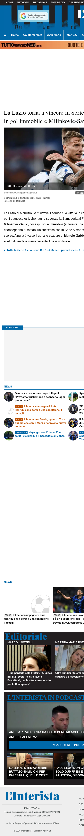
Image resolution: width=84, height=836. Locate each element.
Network (23, 2)
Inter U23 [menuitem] (72, 34)
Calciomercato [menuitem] (32, 34)
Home (9, 2)
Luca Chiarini (14, 201)
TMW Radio (58, 2)
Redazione (40, 2)
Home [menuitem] (15, 34)
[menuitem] (5, 35)
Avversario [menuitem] (54, 34)
